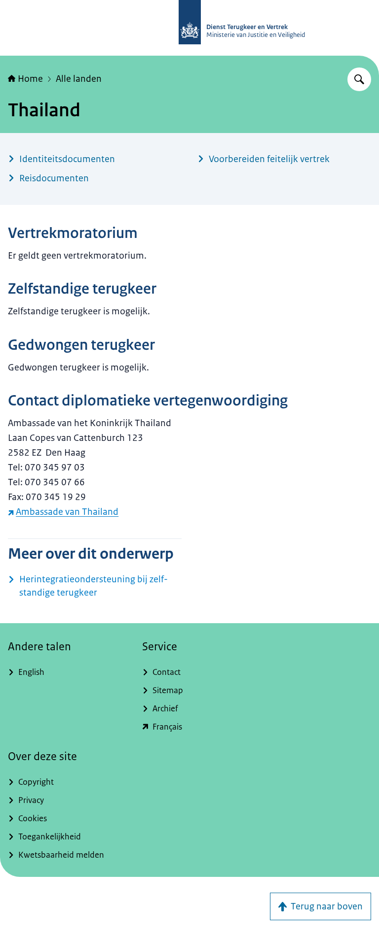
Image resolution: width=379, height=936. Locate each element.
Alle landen (79, 79)
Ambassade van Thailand (67, 512)
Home (30, 79)
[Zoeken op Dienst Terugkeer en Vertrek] (359, 79)
